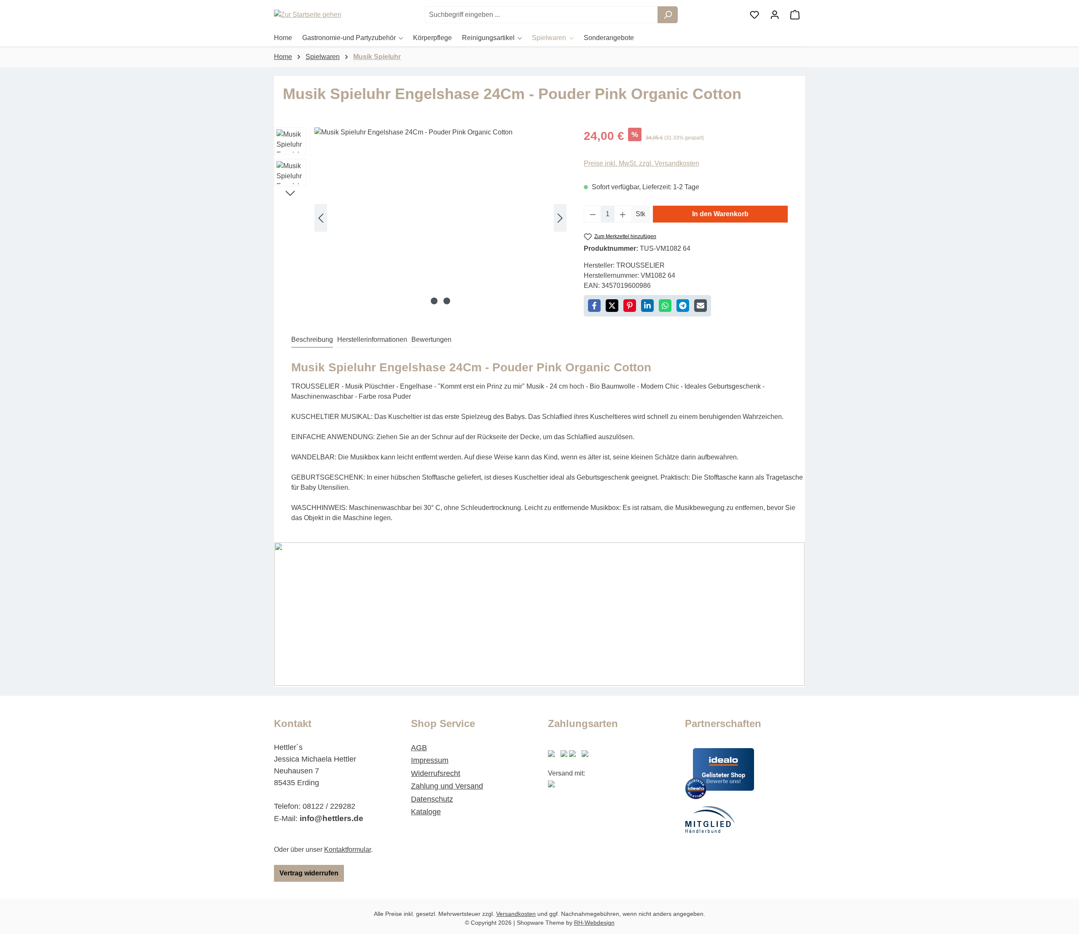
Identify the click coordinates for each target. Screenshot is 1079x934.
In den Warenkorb (720, 213)
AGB (419, 747)
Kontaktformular (347, 849)
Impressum (429, 760)
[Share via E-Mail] (700, 305)
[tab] (312, 340)
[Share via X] (612, 305)
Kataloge (426, 812)
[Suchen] (668, 14)
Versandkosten (516, 913)
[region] (420, 218)
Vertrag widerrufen (308, 873)
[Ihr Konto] (775, 14)
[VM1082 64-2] (440, 218)
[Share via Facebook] (594, 305)
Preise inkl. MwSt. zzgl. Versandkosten (641, 163)
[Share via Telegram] (682, 305)
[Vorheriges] (320, 218)
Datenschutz (432, 799)
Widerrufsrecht (435, 773)
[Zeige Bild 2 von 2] (446, 301)
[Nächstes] (560, 218)
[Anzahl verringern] (592, 214)
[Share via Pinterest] (629, 305)
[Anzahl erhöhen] (623, 214)
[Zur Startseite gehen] (316, 15)
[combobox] (541, 14)
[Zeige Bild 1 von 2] (434, 301)
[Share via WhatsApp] (665, 305)
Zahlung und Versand (447, 786)
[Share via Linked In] (647, 305)
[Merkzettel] (754, 14)
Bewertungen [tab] (431, 339)
